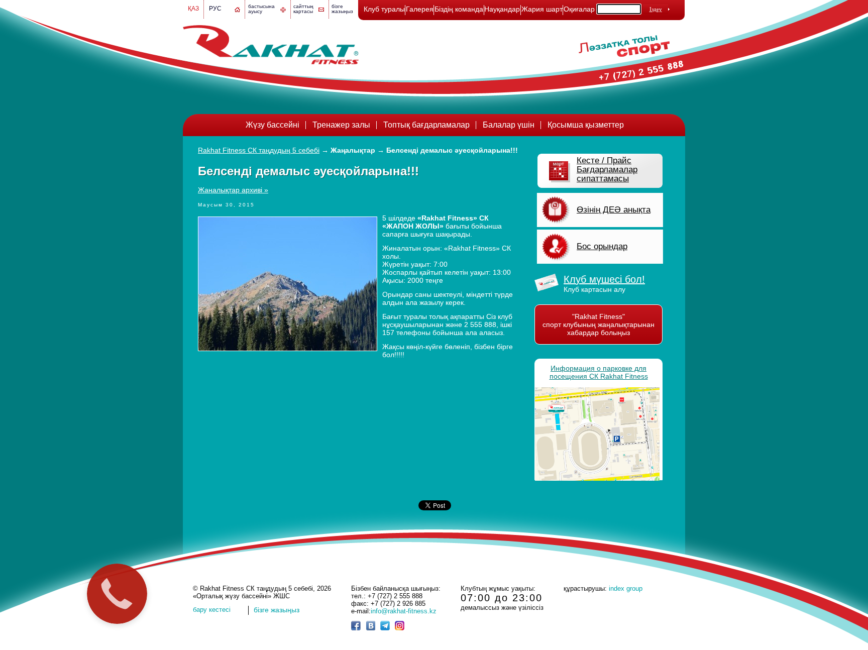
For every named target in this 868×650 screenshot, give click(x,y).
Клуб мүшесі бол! (604, 279)
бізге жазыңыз (342, 9)
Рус (215, 8)
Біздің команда (459, 9)
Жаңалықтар (353, 150)
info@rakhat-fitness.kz (404, 611)
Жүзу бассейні (272, 125)
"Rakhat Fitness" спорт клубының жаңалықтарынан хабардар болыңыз (598, 324)
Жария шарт (542, 9)
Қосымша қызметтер (586, 125)
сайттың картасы (303, 9)
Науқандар (502, 9)
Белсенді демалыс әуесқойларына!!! (452, 150)
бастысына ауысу (261, 9)
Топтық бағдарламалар (426, 125)
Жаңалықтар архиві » (233, 190)
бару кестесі (212, 609)
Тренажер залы (341, 125)
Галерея (419, 9)
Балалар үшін (508, 125)
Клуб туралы (384, 9)
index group (625, 588)
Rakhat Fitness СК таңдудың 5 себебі (258, 150)
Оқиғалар (579, 9)
